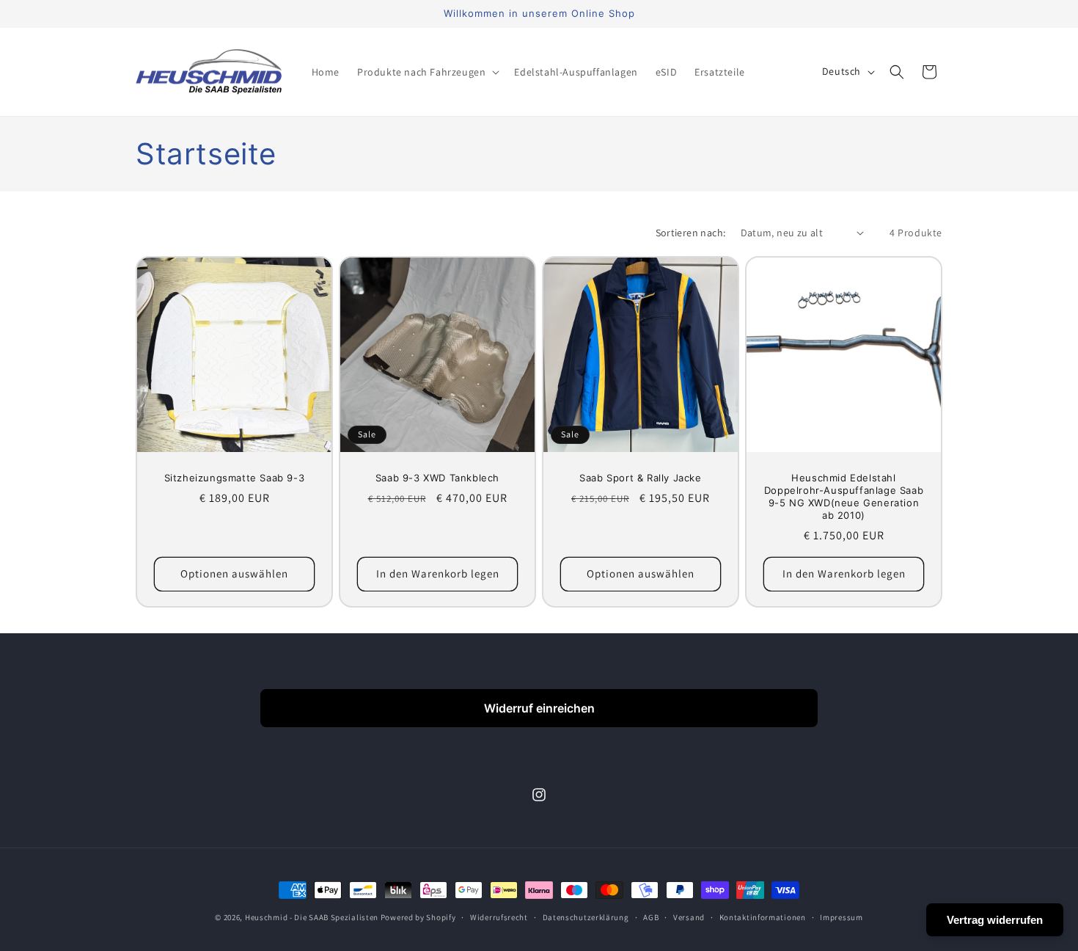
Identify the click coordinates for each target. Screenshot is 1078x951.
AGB (651, 917)
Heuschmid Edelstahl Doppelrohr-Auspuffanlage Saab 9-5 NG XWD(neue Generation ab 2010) (843, 496)
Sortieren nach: (691, 232)
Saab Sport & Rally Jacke (640, 478)
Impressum (841, 917)
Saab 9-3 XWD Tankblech (437, 478)
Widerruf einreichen (539, 708)
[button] (426, 72)
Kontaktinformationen (762, 917)
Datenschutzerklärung (586, 917)
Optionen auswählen (234, 573)
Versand (689, 917)
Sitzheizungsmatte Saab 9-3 (234, 478)
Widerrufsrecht (499, 917)
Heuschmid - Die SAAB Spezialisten (311, 917)
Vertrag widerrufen (995, 920)
